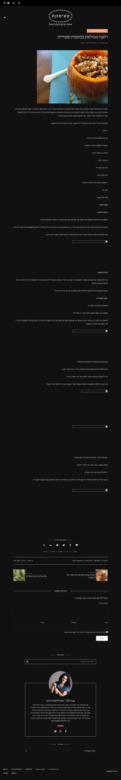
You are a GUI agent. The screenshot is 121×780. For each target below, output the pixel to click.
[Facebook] (70, 545)
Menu (4, 17)
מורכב (103, 31)
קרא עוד (60, 725)
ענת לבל (101, 43)
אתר (106, 622)
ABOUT (14, 773)
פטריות (53, 552)
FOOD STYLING (16, 769)
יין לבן (68, 552)
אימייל (73, 622)
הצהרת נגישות (40, 769)
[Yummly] (50, 545)
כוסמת (61, 552)
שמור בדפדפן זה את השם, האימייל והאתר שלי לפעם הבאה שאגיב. (85, 632)
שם (42, 622)
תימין (45, 552)
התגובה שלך (103, 603)
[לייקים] (76, 545)
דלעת (75, 552)
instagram (13, 3)
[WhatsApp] (44, 545)
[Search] (27, 661)
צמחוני (92, 31)
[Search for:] (60, 661)
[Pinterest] (57, 545)
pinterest (8, 3)
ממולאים (97, 31)
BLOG (6, 769)
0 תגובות (83, 43)
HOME (6, 773)
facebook (19, 3)
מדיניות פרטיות (53, 769)
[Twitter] (63, 545)
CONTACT (28, 769)
